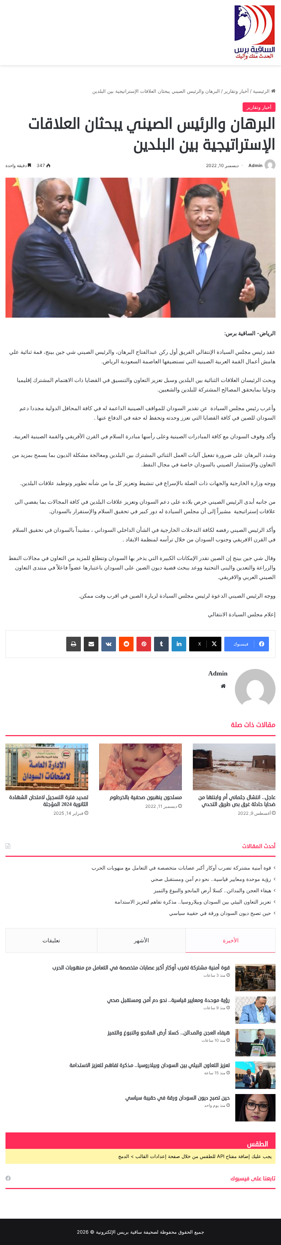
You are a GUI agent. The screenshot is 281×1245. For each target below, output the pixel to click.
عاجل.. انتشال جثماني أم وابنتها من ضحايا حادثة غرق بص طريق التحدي (237, 801)
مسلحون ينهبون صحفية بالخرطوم (146, 797)
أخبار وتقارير (236, 91)
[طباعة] (73, 644)
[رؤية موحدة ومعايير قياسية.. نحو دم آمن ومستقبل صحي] (255, 1010)
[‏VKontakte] (108, 644)
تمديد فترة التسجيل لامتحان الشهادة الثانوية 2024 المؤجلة (48, 801)
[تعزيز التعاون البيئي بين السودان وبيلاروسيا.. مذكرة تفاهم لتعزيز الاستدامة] (255, 1075)
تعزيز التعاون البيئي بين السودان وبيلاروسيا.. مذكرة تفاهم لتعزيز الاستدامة (193, 902)
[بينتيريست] (143, 644)
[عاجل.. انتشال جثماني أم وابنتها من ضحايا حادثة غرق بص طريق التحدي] (234, 766)
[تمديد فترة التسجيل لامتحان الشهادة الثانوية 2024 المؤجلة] (46, 766)
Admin (255, 165)
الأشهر (141, 940)
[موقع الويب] (223, 686)
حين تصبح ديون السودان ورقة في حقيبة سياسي (220, 913)
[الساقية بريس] (255, 32)
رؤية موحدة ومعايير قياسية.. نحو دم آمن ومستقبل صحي (211, 879)
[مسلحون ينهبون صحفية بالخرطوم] (140, 766)
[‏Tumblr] (161, 644)
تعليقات (51, 940)
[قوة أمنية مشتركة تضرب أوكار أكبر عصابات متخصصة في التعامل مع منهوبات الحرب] (255, 977)
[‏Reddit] (126, 644)
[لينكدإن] (179, 644)
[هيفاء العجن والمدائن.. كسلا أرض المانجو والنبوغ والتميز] (255, 1042)
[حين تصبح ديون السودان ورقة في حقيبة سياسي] (255, 1107)
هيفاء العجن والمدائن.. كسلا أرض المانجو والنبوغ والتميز (212, 890)
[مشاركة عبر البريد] (91, 644)
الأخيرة (231, 940)
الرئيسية (262, 91)
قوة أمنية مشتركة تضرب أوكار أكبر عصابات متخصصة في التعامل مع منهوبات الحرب (181, 868)
